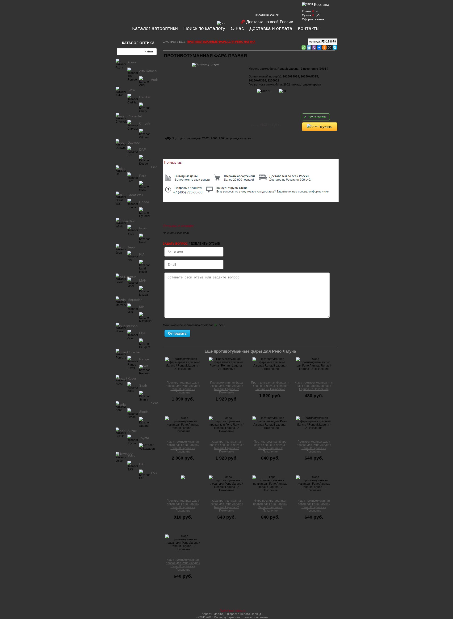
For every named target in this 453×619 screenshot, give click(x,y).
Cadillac (145, 97)
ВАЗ (142, 464)
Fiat (154, 167)
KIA (141, 254)
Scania (121, 404)
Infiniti (131, 221)
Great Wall (135, 195)
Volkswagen (124, 454)
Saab (143, 385)
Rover (131, 378)
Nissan (132, 326)
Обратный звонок (266, 15)
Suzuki (132, 431)
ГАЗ (154, 473)
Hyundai (122, 221)
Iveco (120, 247)
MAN (143, 280)
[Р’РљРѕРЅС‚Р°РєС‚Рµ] (319, 47)
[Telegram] (309, 47)
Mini (142, 307)
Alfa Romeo (148, 71)
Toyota (144, 438)
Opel (142, 333)
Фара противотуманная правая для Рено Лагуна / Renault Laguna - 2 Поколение (226, 446)
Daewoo (133, 142)
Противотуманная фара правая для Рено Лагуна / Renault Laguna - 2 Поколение (183, 387)
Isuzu (143, 228)
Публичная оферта (232, 610)
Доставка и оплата (270, 28)
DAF (142, 149)
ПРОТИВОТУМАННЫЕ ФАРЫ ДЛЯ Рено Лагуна (221, 41)
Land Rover (124, 277)
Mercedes (134, 300)
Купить (325, 126)
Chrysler (145, 123)
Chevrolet (134, 116)
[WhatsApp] (304, 47)
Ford (142, 176)
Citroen (121, 142)
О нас (237, 28)
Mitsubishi (123, 326)
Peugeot (122, 352)
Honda (144, 202)
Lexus (131, 277)
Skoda (144, 412)
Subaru (121, 431)
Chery (120, 116)
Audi (154, 79)
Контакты (308, 28)
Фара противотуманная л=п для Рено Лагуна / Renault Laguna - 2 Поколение (314, 386)
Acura (131, 62)
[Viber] (314, 47)
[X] (329, 47)
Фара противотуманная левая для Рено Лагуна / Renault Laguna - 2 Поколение (183, 446)
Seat (154, 403)
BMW (131, 90)
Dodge (121, 169)
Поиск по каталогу (204, 28)
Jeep (131, 247)
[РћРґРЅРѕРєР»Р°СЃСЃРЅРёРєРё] (324, 47)
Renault (121, 378)
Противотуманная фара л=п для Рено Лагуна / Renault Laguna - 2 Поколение (270, 386)
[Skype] (335, 47)
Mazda (121, 300)
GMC (119, 195)
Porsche (133, 352)
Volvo (131, 455)
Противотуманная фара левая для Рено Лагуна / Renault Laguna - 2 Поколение (226, 387)
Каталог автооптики (155, 28)
